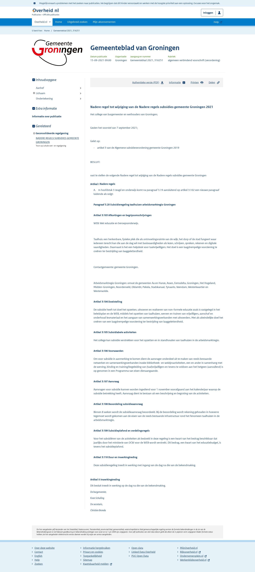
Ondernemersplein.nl (191, 556)
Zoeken (39, 564)
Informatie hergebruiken (96, 548)
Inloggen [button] (208, 12)
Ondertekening (44, 98)
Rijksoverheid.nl (188, 552)
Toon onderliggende (34, 93)
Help (37, 560)
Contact (39, 552)
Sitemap (87, 560)
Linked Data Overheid (143, 552)
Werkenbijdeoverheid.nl (193, 560)
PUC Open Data (140, 556)
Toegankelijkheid (92, 556)
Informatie (175, 82)
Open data (137, 548)
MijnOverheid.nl (189, 548)
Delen (212, 82)
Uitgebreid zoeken (77, 21)
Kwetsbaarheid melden (96, 564)
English (38, 556)
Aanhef (40, 88)
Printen (195, 82)
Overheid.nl (41, 23)
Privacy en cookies (93, 552)
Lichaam (38, 93)
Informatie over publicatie (46, 116)
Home (58, 21)
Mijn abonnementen (104, 21)
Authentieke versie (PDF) (146, 83)
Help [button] (216, 22)
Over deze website (45, 548)
